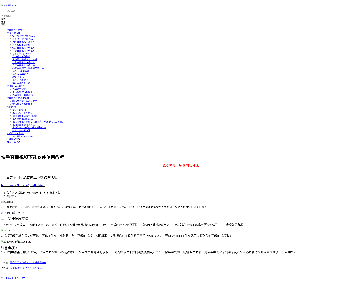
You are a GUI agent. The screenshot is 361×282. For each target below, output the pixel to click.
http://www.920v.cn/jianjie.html (23, 185)
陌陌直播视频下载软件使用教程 (26, 268)
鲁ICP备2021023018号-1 (14, 278)
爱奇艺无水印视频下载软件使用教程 (28, 262)
